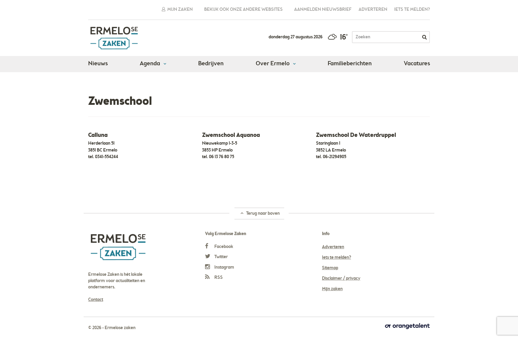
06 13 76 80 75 (221, 157)
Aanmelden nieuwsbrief (323, 10)
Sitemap (330, 268)
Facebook (223, 247)
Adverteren (373, 10)
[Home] (91, 85)
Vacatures (417, 64)
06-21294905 (334, 157)
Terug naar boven (262, 214)
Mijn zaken (179, 10)
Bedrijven (211, 64)
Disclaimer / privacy (341, 279)
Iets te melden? (412, 10)
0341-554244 (106, 157)
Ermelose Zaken (114, 38)
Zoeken (424, 37)
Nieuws (98, 64)
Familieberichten (350, 64)
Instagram (223, 267)
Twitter (220, 257)
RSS (218, 278)
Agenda (150, 64)
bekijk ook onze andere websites (243, 10)
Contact (95, 300)
